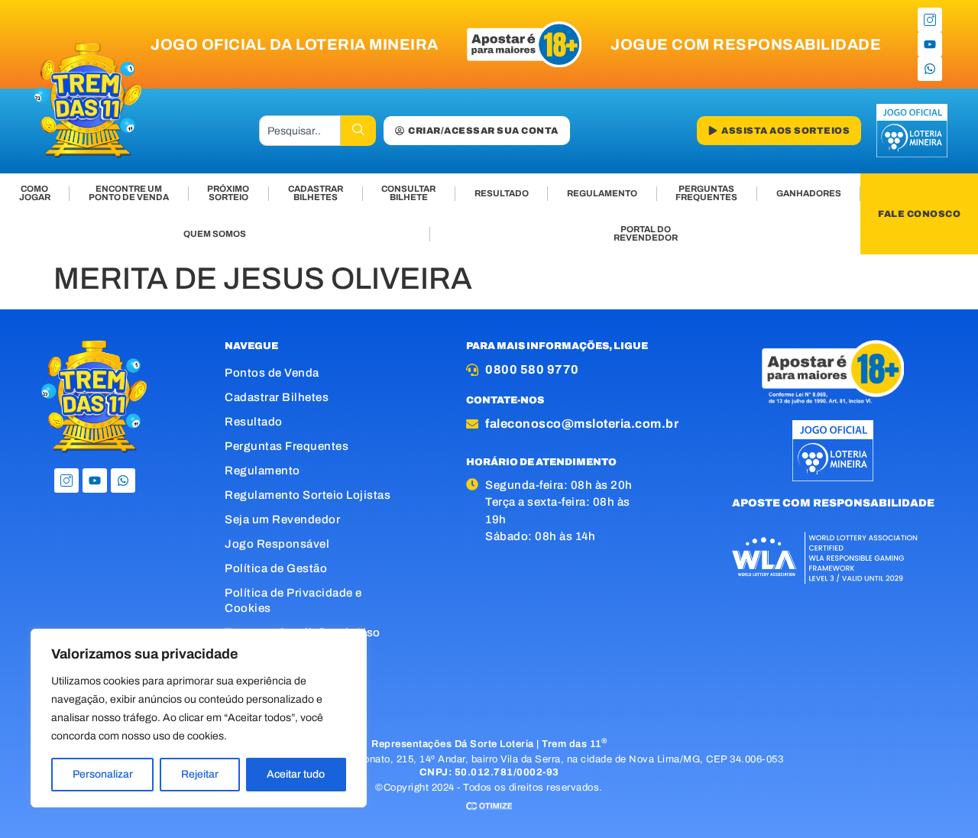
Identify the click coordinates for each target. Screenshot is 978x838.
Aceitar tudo (296, 774)
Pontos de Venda (272, 373)
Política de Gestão (276, 568)
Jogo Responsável (277, 544)
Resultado (254, 422)
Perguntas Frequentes (286, 446)
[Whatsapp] (930, 69)
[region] (199, 718)
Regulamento (262, 470)
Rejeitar (200, 774)
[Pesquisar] (358, 130)
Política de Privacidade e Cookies (293, 600)
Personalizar (103, 774)
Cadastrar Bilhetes (277, 397)
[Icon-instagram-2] (930, 20)
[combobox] (300, 130)
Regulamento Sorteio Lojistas (307, 495)
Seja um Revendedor (282, 519)
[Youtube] (930, 44)
